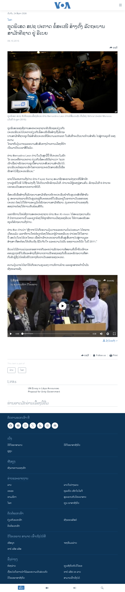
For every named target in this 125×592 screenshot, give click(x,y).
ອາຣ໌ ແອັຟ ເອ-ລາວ (72, 572)
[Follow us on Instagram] (25, 426)
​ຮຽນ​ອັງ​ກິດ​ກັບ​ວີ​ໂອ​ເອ (73, 566)
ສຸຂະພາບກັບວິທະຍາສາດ (75, 497)
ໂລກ (9, 20)
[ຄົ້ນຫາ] (102, 588)
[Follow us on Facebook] (10, 426)
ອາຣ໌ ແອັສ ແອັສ (14, 549)
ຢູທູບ (9, 451)
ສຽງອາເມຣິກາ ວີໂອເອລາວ (25, 284)
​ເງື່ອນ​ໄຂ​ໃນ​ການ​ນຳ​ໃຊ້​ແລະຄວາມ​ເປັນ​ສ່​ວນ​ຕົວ (27, 572)
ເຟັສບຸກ (10, 543)
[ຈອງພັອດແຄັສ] (55, 426)
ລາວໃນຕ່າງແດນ (71, 485)
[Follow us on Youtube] (18, 426)
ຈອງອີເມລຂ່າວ (70, 543)
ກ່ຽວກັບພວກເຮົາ (14, 520)
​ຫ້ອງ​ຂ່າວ (11, 566)
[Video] (47, 588)
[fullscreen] (114, 334)
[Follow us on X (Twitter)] (33, 426)
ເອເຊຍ (10, 491)
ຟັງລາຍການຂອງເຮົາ (16, 468)
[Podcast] (47, 426)
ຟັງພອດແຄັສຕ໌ (70, 520)
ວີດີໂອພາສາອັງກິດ (72, 445)
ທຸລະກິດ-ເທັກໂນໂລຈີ (73, 491)
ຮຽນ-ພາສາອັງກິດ (71, 503)
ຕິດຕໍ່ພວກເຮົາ (13, 526)
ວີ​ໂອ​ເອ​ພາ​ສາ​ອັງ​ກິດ (16, 578)
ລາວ (9, 485)
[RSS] (40, 426)
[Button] (114, 47)
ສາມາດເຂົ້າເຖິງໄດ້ (72, 578)
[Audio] (75, 588)
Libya (14, 280)
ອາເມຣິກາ (11, 497)
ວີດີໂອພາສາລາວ (14, 445)
